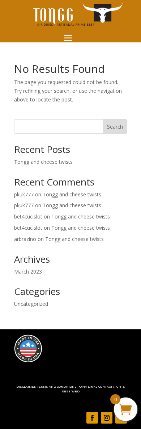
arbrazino (25, 239)
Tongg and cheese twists (43, 161)
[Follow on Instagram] (106, 418)
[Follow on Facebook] (92, 418)
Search (115, 126)
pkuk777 (24, 194)
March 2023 (28, 271)
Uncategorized (31, 303)
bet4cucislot (28, 216)
